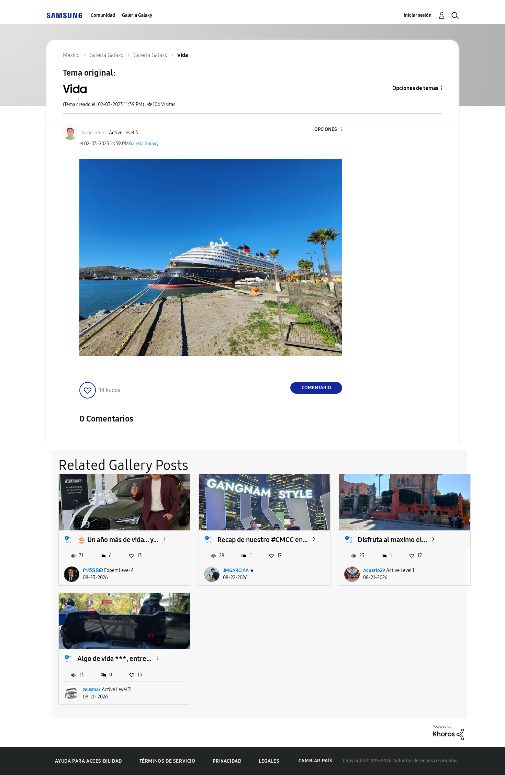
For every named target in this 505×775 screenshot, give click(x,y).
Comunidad (103, 15)
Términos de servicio (167, 761)
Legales (269, 761)
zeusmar (92, 690)
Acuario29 (374, 570)
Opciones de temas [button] (415, 88)
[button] (330, 129)
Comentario (316, 388)
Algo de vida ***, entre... (114, 658)
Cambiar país (316, 761)
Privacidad (227, 761)
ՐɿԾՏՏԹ (93, 570)
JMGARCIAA (236, 570)
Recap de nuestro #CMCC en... (262, 540)
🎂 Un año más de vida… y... (117, 540)
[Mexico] (64, 15)
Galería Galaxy (137, 15)
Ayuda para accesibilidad (88, 761)
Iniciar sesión (417, 15)
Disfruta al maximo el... (392, 540)
